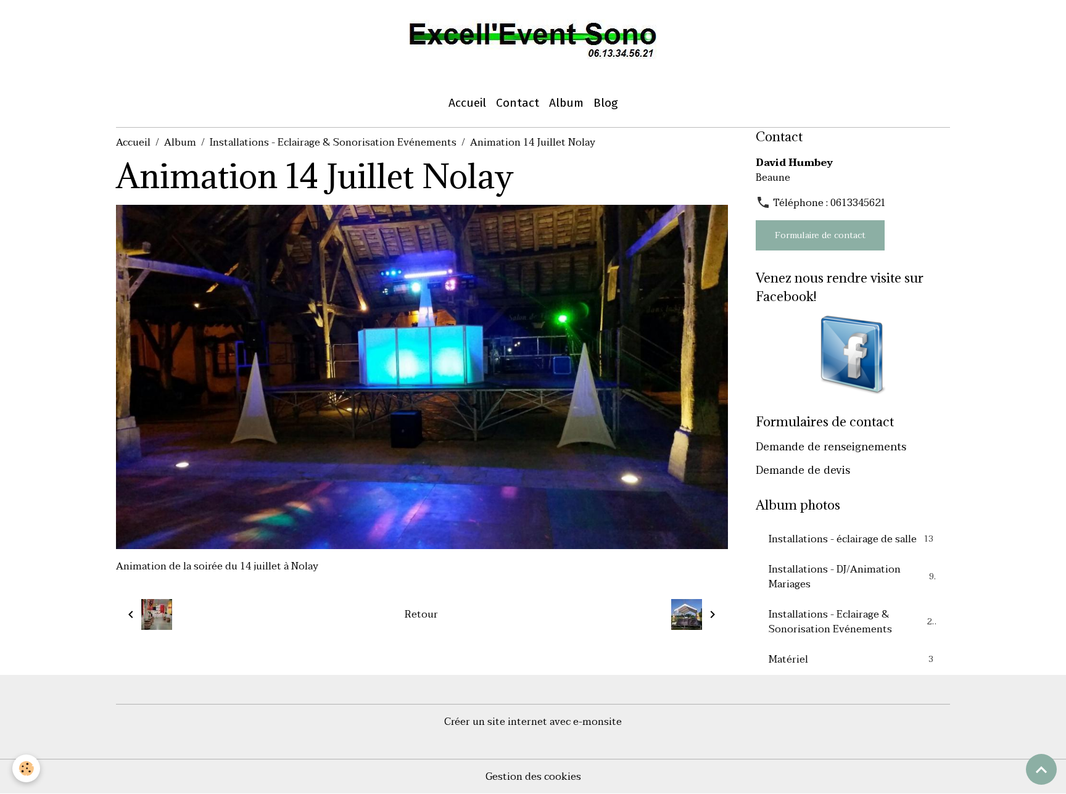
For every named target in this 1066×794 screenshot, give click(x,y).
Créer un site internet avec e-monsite (533, 721)
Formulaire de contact (820, 235)
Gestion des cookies (533, 776)
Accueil (467, 103)
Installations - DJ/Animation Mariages (851, 577)
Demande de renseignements (831, 446)
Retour (421, 614)
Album (566, 103)
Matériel (851, 659)
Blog (605, 103)
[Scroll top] (1041, 769)
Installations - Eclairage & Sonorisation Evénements (333, 142)
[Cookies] (26, 768)
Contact (517, 103)
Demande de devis (803, 470)
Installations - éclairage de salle (851, 539)
